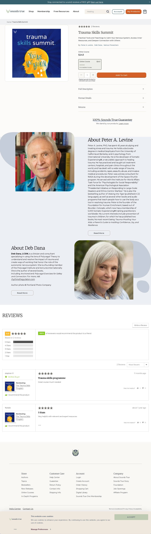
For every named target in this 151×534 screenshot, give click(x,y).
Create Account (82, 481)
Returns (81, 107)
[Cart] (145, 11)
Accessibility (138, 509)
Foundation (118, 485)
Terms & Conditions (115, 509)
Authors (24, 477)
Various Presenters (111, 45)
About (76, 11)
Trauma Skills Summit (20, 22)
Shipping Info (55, 492)
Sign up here (97, 2)
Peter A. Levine (87, 45)
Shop (31, 11)
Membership (44, 11)
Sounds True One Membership (89, 496)
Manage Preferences (39, 529)
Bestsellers (25, 485)
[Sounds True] (15, 11)
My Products (133, 11)
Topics (24, 481)
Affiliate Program (120, 492)
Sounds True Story (121, 481)
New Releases (27, 489)
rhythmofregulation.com (23, 279)
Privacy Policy (128, 509)
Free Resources (61, 11)
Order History (81, 485)
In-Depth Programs (29, 496)
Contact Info (55, 489)
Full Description (85, 89)
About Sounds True (121, 477)
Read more (99, 233)
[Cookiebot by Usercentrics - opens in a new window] (15, 529)
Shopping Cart (82, 489)
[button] (88, 26)
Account (118, 12)
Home (9, 22)
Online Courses (27, 492)
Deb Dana (98, 45)
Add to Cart (122, 75)
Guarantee (54, 481)
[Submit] (108, 11)
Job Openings (119, 489)
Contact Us (28, 509)
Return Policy (55, 485)
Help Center (55, 477)
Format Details (84, 98)
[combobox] (98, 11)
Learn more (124, 124)
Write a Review (140, 325)
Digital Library (81, 492)
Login (78, 477)
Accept (131, 517)
